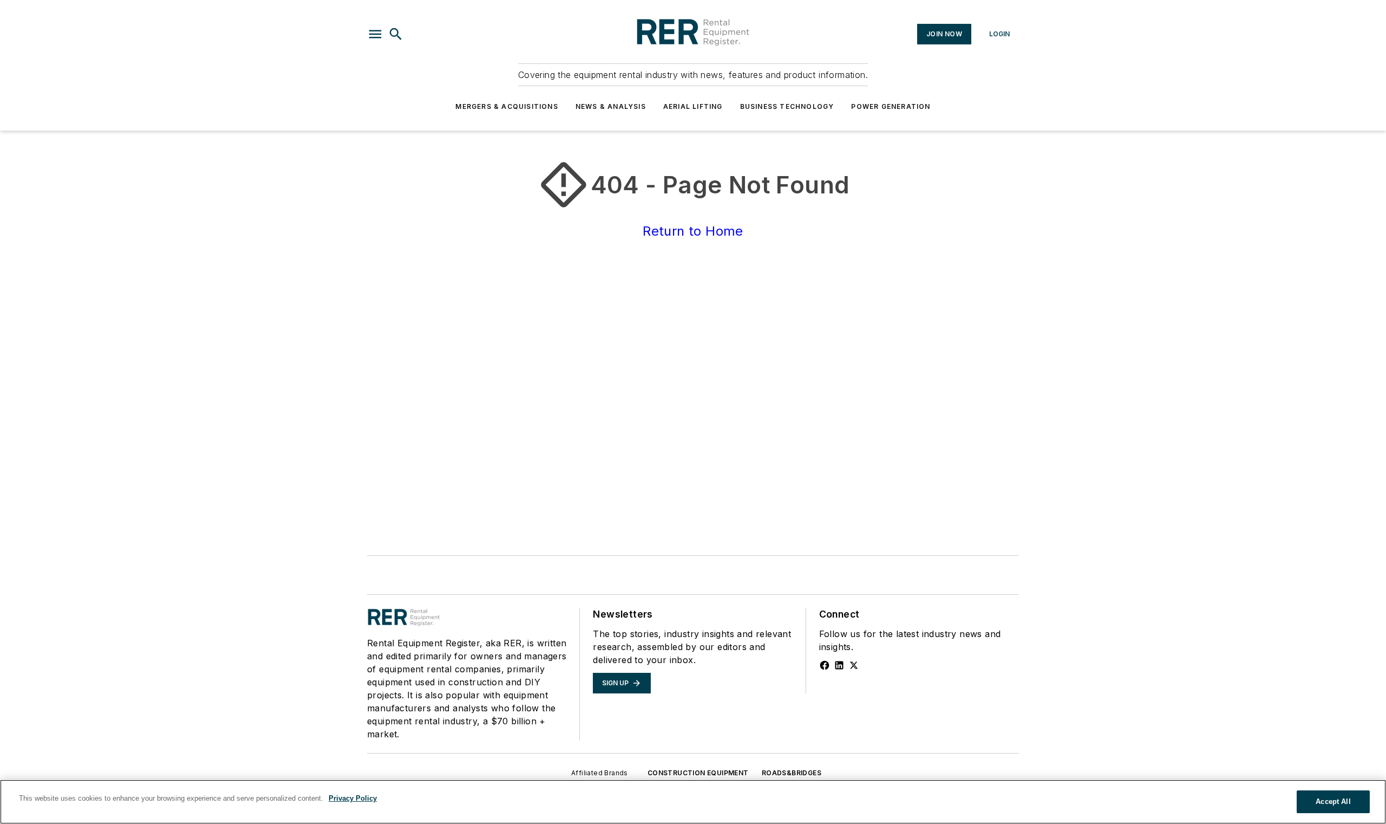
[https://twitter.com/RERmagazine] (853, 665)
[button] (375, 34)
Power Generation (890, 106)
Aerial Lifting (693, 106)
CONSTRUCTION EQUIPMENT (698, 773)
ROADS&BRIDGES (791, 773)
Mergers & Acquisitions (506, 106)
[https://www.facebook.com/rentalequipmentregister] (824, 665)
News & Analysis (611, 106)
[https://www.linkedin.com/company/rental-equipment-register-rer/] (839, 665)
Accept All (1333, 801)
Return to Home (693, 231)
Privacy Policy (353, 798)
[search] (396, 34)
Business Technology (787, 106)
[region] (693, 802)
